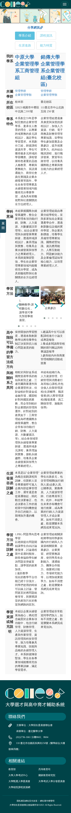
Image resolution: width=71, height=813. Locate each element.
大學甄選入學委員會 (19, 781)
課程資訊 (46, 35)
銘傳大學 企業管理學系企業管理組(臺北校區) (53, 70)
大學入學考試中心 (18, 775)
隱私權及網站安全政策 (27, 801)
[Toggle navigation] (64, 4)
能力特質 (46, 45)
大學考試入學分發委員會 (51, 781)
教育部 (12, 769)
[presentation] (18, 305)
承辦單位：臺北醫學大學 (29, 731)
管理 (20, 90)
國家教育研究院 (46, 775)
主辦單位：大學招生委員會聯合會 (34, 725)
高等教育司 (44, 769)
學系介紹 (25, 35)
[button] (19, 326)
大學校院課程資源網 (19, 787)
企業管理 (23, 94)
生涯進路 (25, 45)
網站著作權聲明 (47, 801)
